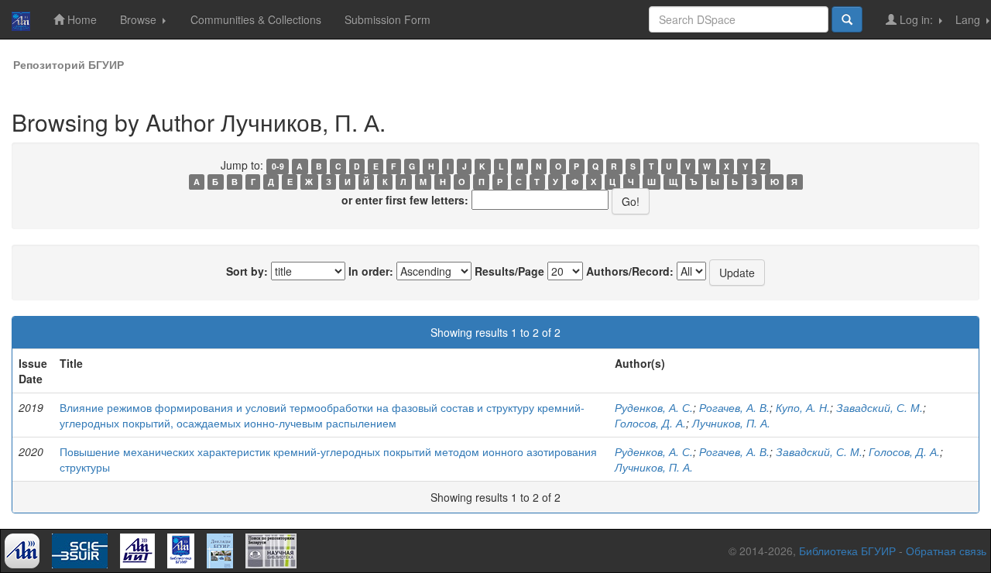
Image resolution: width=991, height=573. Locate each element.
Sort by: (247, 271)
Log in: (916, 19)
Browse (139, 19)
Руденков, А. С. (654, 407)
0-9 (278, 166)
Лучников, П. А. (731, 423)
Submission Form (387, 19)
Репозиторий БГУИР (68, 64)
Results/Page (509, 271)
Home (80, 19)
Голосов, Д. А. (650, 423)
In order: (370, 271)
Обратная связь (946, 550)
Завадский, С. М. (879, 407)
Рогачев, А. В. (734, 407)
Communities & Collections (255, 19)
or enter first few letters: (404, 200)
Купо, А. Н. (803, 407)
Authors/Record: (630, 271)
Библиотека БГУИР (847, 550)
